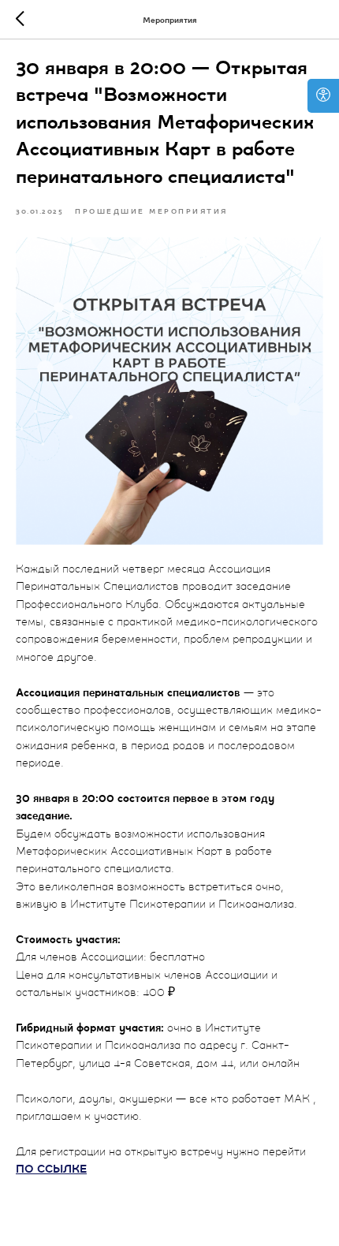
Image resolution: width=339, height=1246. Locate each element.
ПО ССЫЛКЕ (51, 1169)
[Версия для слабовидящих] (323, 96)
